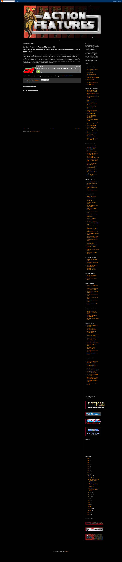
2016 (88, 470)
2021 (88, 460)
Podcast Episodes (30, 82)
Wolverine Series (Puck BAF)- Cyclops (92, 164)
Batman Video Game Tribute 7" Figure (91, 332)
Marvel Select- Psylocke (92, 123)
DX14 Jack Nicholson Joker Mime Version (92, 206)
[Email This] (42, 80)
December (90, 475)
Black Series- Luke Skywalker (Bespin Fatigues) (93, 369)
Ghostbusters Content (91, 74)
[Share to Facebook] (47, 80)
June (89, 500)
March (89, 506)
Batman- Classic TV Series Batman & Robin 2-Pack (92, 289)
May (89, 502)
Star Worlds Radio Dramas (92, 82)
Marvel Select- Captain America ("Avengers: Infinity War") (91, 116)
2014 (88, 474)
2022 (88, 458)
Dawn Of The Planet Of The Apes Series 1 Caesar (93, 335)
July (89, 498)
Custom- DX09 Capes (91, 196)
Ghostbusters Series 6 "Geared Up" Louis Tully (92, 102)
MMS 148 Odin (90, 216)
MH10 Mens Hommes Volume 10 (91, 209)
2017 (88, 468)
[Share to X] (45, 80)
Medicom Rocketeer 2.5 (92, 245)
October (90, 492)
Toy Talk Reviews (90, 84)
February (90, 508)
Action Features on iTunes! (66, 76)
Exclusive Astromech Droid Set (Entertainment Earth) (93, 378)
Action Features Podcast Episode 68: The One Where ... (93, 489)
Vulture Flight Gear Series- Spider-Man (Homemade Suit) (92, 160)
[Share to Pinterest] (48, 80)
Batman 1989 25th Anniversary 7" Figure (91, 329)
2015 (88, 472)
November (90, 477)
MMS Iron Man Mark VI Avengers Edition (92, 242)
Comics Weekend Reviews (92, 69)
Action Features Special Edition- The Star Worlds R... (93, 485)
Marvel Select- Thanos (91, 127)
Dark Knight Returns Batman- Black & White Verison (92, 312)
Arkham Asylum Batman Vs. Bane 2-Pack (92, 260)
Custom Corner (90, 70)
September (90, 494)
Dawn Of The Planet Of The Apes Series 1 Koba (93, 337)
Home (52, 128)
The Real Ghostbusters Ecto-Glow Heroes (91, 276)
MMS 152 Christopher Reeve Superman (91, 219)
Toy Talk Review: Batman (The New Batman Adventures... (93, 480)
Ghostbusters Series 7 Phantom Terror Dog (91, 105)
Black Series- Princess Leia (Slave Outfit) (92, 375)
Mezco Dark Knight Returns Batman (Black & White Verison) (93, 183)
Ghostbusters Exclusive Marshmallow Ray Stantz (92, 91)
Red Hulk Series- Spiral (92, 151)
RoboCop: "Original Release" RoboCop (91, 348)
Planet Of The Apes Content (93, 77)
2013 (88, 512)
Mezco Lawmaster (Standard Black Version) (92, 189)
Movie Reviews (90, 76)
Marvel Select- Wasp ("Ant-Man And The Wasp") (92, 139)
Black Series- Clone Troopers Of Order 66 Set (92, 365)
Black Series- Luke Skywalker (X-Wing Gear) (92, 372)
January (90, 510)
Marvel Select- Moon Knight (93, 122)
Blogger (67, 551)
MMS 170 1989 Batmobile (92, 231)
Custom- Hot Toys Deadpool (90, 198)
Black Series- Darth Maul (92, 367)
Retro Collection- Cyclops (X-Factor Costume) (92, 154)
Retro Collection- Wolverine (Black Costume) (93, 157)
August (89, 496)
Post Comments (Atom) (34, 131)
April (89, 504)
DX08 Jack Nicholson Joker (92, 200)
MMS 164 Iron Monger (92, 221)
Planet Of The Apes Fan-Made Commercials (92, 340)
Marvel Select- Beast (91, 113)
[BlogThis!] (43, 80)
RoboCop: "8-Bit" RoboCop (93, 342)
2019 (88, 464)
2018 (88, 466)
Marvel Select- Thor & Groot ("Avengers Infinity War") (92, 130)
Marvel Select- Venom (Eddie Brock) (91, 133)
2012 (88, 514)
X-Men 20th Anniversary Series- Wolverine (92, 175)
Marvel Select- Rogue (91, 125)
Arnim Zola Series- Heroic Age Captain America (92, 146)
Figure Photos (90, 72)
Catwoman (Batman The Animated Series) (92, 266)
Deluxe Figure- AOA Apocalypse (91, 149)
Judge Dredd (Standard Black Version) (92, 316)
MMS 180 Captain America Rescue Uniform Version (92, 237)
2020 (88, 462)
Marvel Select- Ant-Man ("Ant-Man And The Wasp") (92, 111)
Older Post (77, 128)
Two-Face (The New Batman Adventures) (91, 269)
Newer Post (26, 128)
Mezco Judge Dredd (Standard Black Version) (92, 186)
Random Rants (90, 81)
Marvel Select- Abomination (90, 108)
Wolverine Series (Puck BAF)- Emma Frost (92, 167)
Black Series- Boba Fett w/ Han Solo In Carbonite (92, 362)
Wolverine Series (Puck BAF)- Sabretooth (92, 172)
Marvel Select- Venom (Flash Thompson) (91, 136)
